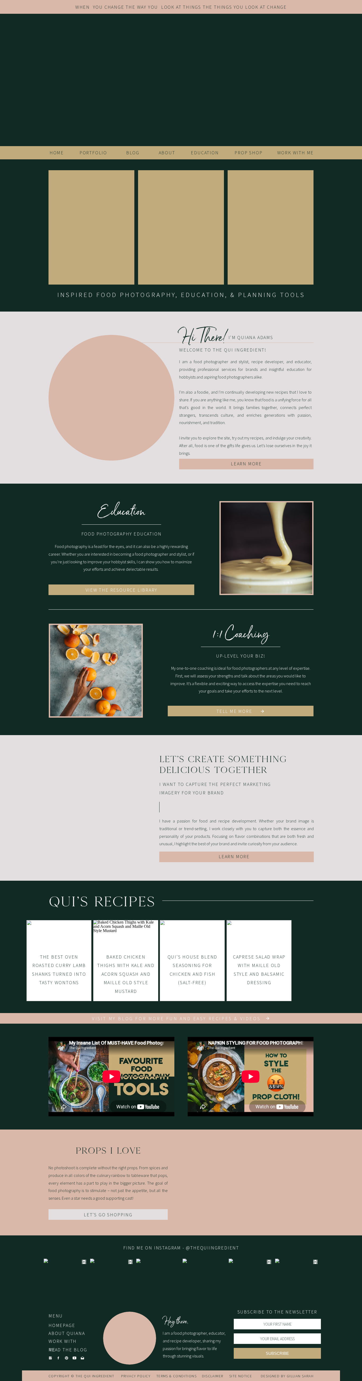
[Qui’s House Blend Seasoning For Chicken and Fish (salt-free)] (192, 960)
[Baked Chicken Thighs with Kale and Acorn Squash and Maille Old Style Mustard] (125, 960)
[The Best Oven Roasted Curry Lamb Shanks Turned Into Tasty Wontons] (59, 960)
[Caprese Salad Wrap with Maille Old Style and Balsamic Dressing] (259, 960)
